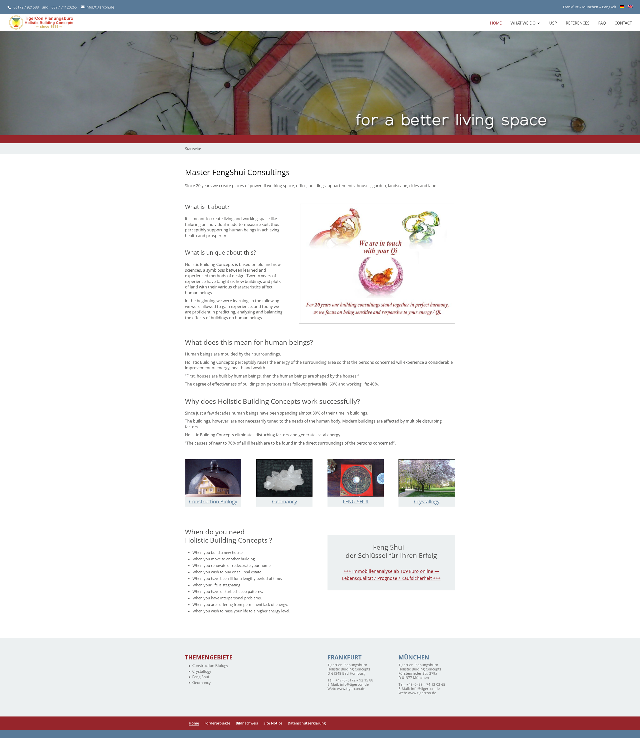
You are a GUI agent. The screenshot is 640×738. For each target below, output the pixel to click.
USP (553, 23)
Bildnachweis (247, 723)
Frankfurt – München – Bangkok (589, 7)
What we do (523, 23)
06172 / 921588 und (33, 7)
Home (496, 23)
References (578, 23)
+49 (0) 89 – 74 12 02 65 (425, 684)
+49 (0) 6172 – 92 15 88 (354, 680)
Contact (623, 23)
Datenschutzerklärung (307, 723)
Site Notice (273, 723)
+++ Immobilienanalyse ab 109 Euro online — (391, 571)
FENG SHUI (355, 501)
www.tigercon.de (351, 688)
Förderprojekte (217, 723)
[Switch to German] (622, 8)
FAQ (602, 23)
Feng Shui (200, 676)
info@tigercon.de (354, 684)
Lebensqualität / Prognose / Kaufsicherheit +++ (391, 578)
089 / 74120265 (64, 7)
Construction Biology (213, 501)
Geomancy (284, 501)
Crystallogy (427, 501)
